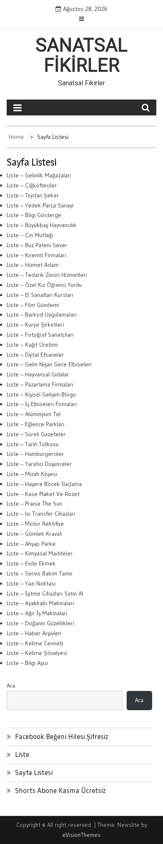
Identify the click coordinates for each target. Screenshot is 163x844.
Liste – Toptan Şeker (33, 195)
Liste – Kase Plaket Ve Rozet (43, 494)
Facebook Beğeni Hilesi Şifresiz (61, 736)
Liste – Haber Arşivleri (34, 633)
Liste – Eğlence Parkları (35, 424)
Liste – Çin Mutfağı (30, 235)
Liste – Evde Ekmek (31, 563)
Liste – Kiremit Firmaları (36, 255)
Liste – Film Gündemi (33, 305)
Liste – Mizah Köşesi (32, 474)
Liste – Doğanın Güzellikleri (40, 623)
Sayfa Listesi (34, 772)
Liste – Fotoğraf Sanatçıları (40, 334)
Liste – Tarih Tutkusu (33, 444)
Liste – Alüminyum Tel (34, 414)
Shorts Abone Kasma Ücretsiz (60, 790)
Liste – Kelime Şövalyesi (37, 653)
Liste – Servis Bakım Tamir (40, 573)
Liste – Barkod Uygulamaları (41, 314)
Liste (22, 754)
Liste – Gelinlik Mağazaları (39, 175)
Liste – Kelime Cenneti (35, 643)
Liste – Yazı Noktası (31, 583)
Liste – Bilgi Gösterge (34, 215)
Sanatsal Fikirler (81, 55)
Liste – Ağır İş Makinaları (37, 613)
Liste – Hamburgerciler (35, 454)
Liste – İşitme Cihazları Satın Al (45, 593)
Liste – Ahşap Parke (31, 543)
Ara (11, 685)
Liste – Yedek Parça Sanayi (40, 205)
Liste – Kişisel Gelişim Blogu (41, 394)
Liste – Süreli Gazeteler (36, 434)
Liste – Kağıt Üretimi (32, 344)
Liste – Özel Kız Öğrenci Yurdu (44, 285)
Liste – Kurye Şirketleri (35, 324)
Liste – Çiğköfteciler (32, 185)
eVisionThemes (81, 835)
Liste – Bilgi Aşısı (27, 663)
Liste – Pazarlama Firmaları (40, 384)
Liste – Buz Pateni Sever (37, 245)
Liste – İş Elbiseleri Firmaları (42, 404)
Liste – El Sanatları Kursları (40, 295)
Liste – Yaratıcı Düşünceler (39, 464)
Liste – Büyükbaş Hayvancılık (41, 225)
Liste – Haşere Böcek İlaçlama (44, 484)
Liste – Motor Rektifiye (35, 523)
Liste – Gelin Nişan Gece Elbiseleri (49, 364)
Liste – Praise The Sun (34, 503)
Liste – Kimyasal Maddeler (40, 553)
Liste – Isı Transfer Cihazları (41, 513)
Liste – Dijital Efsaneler (35, 354)
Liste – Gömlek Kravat (34, 533)
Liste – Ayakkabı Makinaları (40, 603)
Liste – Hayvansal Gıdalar (38, 374)
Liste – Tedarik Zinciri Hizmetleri (47, 275)
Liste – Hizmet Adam (33, 265)
